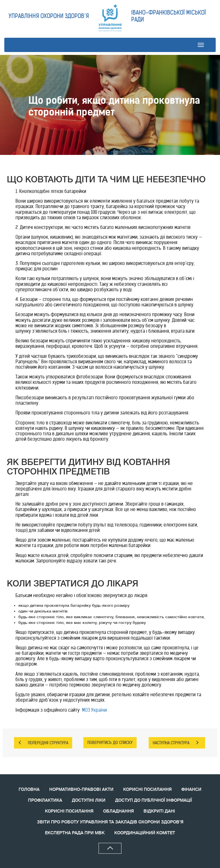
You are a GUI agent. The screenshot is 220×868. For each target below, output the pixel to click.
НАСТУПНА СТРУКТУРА (171, 742)
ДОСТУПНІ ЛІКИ (88, 800)
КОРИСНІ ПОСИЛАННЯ (147, 789)
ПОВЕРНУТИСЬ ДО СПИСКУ (110, 742)
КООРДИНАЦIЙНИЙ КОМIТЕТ (144, 833)
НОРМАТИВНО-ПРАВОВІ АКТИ (81, 789)
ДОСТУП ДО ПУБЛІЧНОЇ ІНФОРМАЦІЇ (153, 800)
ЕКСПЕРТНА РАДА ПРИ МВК (75, 833)
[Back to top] (110, 848)
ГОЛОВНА (29, 789)
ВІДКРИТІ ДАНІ (159, 811)
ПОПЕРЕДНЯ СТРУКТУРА (48, 742)
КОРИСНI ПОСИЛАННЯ (69, 811)
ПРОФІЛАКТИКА (45, 800)
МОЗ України (94, 710)
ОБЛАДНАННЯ (118, 811)
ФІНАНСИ (191, 789)
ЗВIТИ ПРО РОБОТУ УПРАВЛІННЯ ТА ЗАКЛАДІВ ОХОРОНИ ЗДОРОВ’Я (110, 822)
